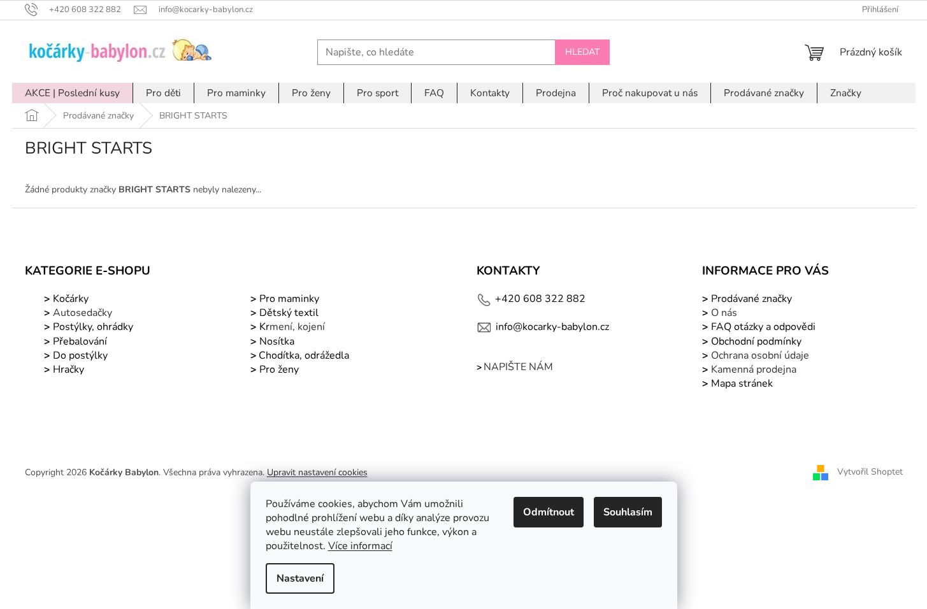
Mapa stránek (742, 383)
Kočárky (69, 299)
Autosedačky (82, 313)
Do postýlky (80, 355)
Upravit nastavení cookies (317, 472)
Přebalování (80, 341)
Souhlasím (627, 512)
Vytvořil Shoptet (870, 472)
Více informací (360, 546)
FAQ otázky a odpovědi (762, 327)
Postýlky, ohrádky (91, 327)
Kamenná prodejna (753, 369)
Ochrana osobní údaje (760, 355)
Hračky (68, 369)
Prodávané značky (750, 299)
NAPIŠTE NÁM (518, 367)
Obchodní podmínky (756, 341)
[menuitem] (72, 93)
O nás (724, 313)
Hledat (582, 52)
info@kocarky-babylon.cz (552, 327)
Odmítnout (548, 512)
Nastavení (300, 578)
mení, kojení (291, 327)
